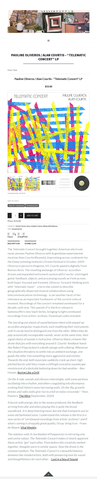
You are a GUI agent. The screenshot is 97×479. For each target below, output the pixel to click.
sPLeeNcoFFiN (17, 229)
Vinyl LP (18, 226)
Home (10, 70)
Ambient (34, 226)
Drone (23, 226)
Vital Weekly (28, 427)
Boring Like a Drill (28, 372)
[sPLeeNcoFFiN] (48, 21)
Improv (40, 226)
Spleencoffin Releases (50, 226)
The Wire (24, 395)
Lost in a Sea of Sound (64, 459)
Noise (28, 226)
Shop (15, 70)
